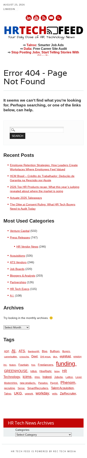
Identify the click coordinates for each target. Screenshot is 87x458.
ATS (22, 351)
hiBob (33, 371)
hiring (56, 371)
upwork (29, 393)
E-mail (51, 18)
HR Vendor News (27, 246)
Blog (44, 351)
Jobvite (58, 377)
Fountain (23, 364)
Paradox (43, 383)
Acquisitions (17, 255)
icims (27, 377)
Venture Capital (20, 230)
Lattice (69, 377)
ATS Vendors (18, 262)
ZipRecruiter (68, 393)
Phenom (67, 382)
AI (13, 350)
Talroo (31, 45)
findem (12, 365)
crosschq (24, 356)
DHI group (45, 356)
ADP (6, 351)
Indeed (46, 377)
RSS (44, 18)
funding (65, 363)
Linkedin (29, 18)
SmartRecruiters (37, 388)
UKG (18, 393)
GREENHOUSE (16, 371)
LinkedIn (9, 8)
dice (55, 356)
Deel (34, 356)
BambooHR (33, 351)
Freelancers (45, 364)
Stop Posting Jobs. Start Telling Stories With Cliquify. (45, 54)
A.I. (12, 295)
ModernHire (10, 383)
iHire (37, 377)
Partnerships (18, 282)
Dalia (27, 48)
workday (42, 393)
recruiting (9, 388)
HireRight (45, 371)
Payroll (54, 383)
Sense (21, 388)
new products (27, 382)
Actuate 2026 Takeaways (26, 197)
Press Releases (20, 237)
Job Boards (17, 269)
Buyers (66, 351)
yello (54, 393)
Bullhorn (54, 351)
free (33, 365)
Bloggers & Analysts (22, 275)
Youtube (36, 18)
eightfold (65, 356)
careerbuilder (10, 356)
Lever (78, 377)
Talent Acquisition (62, 388)
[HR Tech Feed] (43, 39)
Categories (22, 429)
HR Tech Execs (19, 288)
